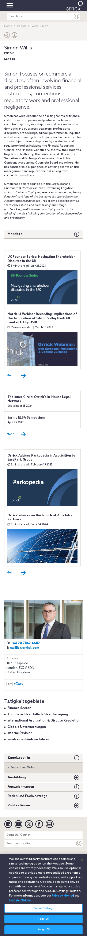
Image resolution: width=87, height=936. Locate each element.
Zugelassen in (19, 758)
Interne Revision (20, 733)
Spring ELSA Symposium (26, 418)
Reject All (43, 919)
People (21, 26)
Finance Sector (19, 708)
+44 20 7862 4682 (25, 643)
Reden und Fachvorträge (28, 796)
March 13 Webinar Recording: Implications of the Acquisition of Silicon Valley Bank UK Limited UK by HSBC (42, 318)
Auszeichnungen (21, 787)
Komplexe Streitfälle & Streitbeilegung (37, 714)
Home (8, 26)
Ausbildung (17, 777)
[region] (43, 895)
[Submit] (76, 16)
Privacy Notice (63, 896)
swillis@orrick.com (24, 648)
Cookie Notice (20, 900)
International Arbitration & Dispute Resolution (43, 721)
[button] (7, 36)
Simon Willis (18, 48)
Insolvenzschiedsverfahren (28, 739)
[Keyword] (79, 844)
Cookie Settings (43, 908)
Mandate (15, 234)
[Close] (82, 860)
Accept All (43, 929)
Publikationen (19, 805)
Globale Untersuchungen (26, 727)
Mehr (10, 375)
